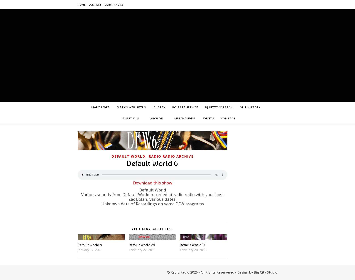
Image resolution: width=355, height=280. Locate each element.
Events (208, 118)
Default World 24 (142, 245)
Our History (250, 107)
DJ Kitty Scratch (219, 107)
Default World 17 (192, 245)
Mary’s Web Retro (131, 107)
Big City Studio (265, 272)
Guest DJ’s (130, 118)
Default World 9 (90, 245)
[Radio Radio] (177, 55)
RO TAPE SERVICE (185, 107)
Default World (128, 156)
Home (82, 4)
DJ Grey (159, 107)
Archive (156, 118)
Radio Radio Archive (171, 156)
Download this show (152, 183)
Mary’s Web (100, 107)
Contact (95, 4)
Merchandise (114, 4)
